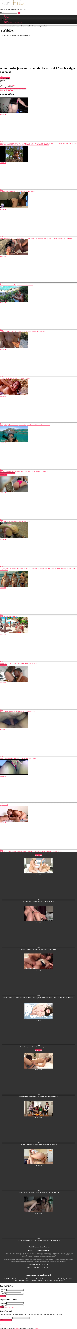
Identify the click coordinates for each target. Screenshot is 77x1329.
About (2, 78)
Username (3, 1290)
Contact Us (44, 1264)
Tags (5, 19)
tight (19, 88)
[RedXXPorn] (12, 6)
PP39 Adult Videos (9, 85)
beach (8, 88)
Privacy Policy (33, 1264)
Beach (5, 26)
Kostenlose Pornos (36, 1280)
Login (2, 1307)
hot (17, 88)
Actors (6, 21)
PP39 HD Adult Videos (11, 1279)
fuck (11, 88)
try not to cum (58, 1280)
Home (5, 16)
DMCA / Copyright (33, 1267)
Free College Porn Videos (66, 1279)
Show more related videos (7, 473)
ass (5, 88)
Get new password (6, 1320)
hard (14, 88)
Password (3, 1293)
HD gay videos (51, 1279)
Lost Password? (9, 1307)
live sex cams (48, 1280)
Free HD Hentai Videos (21, 1280)
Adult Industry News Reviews (13, 23)
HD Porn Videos (25, 1279)
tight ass (23, 88)
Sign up (3, 1295)
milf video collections (38, 1279)
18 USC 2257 (46, 1267)
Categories (7, 17)
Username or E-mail (6, 1318)
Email (1, 1292)
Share (7, 78)
